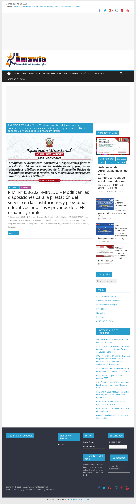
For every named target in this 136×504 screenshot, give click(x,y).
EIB (65, 73)
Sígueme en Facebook (20, 435)
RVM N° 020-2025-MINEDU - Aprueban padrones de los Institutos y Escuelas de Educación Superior (113, 349)
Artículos (86, 73)
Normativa (25, 187)
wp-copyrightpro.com (79, 499)
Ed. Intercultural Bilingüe (106, 304)
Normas (74, 73)
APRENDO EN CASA (16, 79)
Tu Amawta (12, 227)
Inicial (102, 162)
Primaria (110, 162)
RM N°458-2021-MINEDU (70, 224)
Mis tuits (61, 444)
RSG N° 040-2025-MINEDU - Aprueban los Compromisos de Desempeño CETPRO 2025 (112, 395)
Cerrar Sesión (89, 446)
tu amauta (84, 224)
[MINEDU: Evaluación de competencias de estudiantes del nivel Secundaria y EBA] (105, 246)
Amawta (32, 217)
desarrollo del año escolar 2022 (51, 217)
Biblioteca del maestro (106, 296)
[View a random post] (127, 73)
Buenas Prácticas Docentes (108, 300)
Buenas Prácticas (52, 73)
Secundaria (121, 162)
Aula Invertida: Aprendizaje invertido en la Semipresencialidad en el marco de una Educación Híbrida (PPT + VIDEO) (113, 177)
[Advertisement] (68, 31)
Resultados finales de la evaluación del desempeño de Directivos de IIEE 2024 (46, 6)
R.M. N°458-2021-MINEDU (74, 217)
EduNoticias (20, 73)
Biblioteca (34, 73)
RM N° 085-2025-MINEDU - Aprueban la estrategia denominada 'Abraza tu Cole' (112, 385)
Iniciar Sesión (89, 442)
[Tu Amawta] (9, 73)
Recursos (99, 73)
